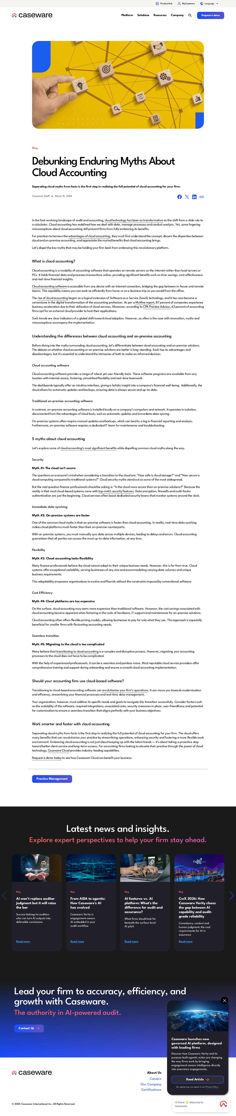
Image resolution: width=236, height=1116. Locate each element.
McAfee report (145, 302)
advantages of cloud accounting (89, 236)
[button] (209, 4)
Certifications (151, 1089)
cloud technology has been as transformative (134, 220)
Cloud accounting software (49, 286)
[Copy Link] (201, 198)
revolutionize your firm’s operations (125, 690)
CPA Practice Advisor (156, 306)
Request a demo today (47, 758)
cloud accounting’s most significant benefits (88, 448)
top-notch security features (116, 491)
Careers (155, 1079)
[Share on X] (187, 198)
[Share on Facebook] (179, 198)
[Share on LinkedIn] (194, 198)
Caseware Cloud (58, 750)
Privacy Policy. (212, 1087)
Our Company (151, 1084)
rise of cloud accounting (53, 298)
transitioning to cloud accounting (77, 651)
